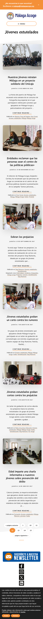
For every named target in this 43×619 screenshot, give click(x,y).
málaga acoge (11, 275)
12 (13, 530)
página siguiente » (21, 536)
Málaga (24, 118)
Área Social (34, 116)
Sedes (26, 197)
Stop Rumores (19, 269)
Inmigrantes (34, 273)
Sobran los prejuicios (22, 236)
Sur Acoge (31, 431)
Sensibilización (22, 271)
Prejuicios (19, 275)
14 (25, 530)
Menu (22, 24)
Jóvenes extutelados (15, 118)
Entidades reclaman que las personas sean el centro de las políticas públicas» (22, 161)
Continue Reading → (22, 113)
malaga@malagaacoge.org (23, 6)
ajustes (23, 612)
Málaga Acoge (21, 15)
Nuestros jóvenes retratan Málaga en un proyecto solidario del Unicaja (22, 80)
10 (31, 525)
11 (37, 525)
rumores (25, 275)
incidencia (27, 273)
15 (32, 530)
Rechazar (15, 616)
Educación (29, 428)
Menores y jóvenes (20, 516)
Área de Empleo (25, 116)
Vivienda (31, 197)
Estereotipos (20, 273)
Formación (17, 514)
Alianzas (17, 116)
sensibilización (32, 275)
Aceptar (6, 616)
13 (19, 530)
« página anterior (12, 526)
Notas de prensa (20, 428)
